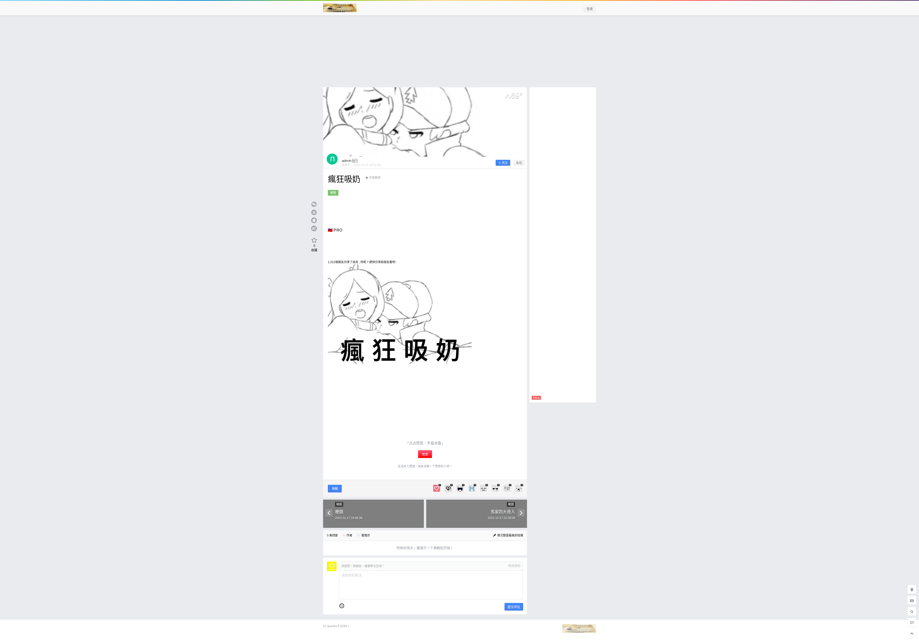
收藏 (314, 248)
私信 (519, 163)
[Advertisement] (459, 53)
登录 (590, 9)
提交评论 (514, 607)
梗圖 (333, 192)
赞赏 (425, 454)
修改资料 (514, 565)
